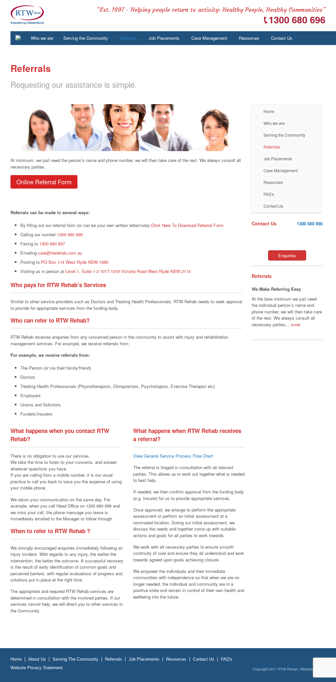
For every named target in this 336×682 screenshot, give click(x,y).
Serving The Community (75, 659)
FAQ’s (268, 194)
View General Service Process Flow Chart (173, 456)
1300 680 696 (310, 223)
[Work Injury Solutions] (27, 21)
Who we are (274, 123)
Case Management (280, 170)
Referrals (271, 146)
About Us (37, 659)
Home (268, 111)
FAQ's (226, 659)
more (295, 324)
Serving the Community (284, 135)
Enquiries (287, 255)
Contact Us (273, 206)
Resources (273, 182)
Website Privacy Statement (36, 667)
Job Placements (277, 158)
